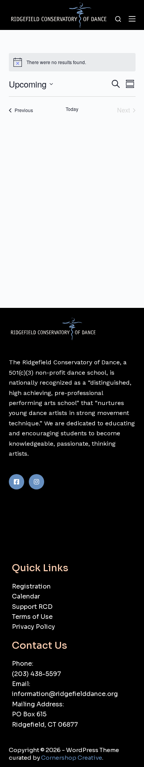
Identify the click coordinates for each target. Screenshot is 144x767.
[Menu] (132, 18)
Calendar (26, 596)
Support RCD (32, 607)
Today (72, 109)
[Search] (118, 19)
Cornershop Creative (71, 757)
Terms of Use (32, 617)
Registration (31, 586)
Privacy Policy (33, 627)
